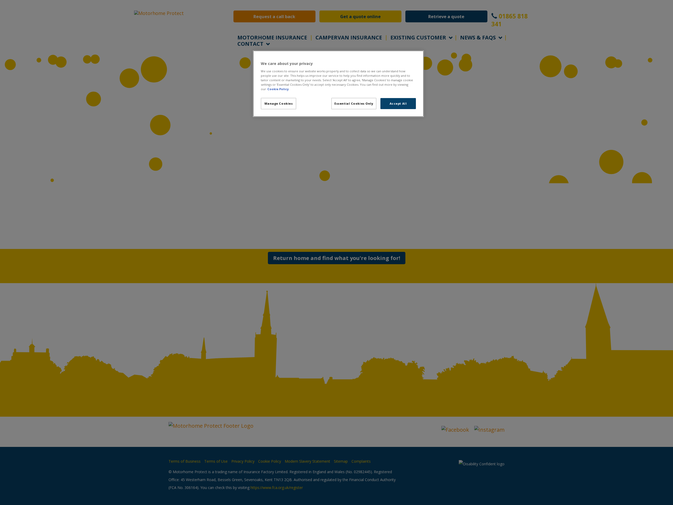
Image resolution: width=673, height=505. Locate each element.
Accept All (398, 103)
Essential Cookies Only (353, 103)
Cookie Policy (278, 89)
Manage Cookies (278, 103)
